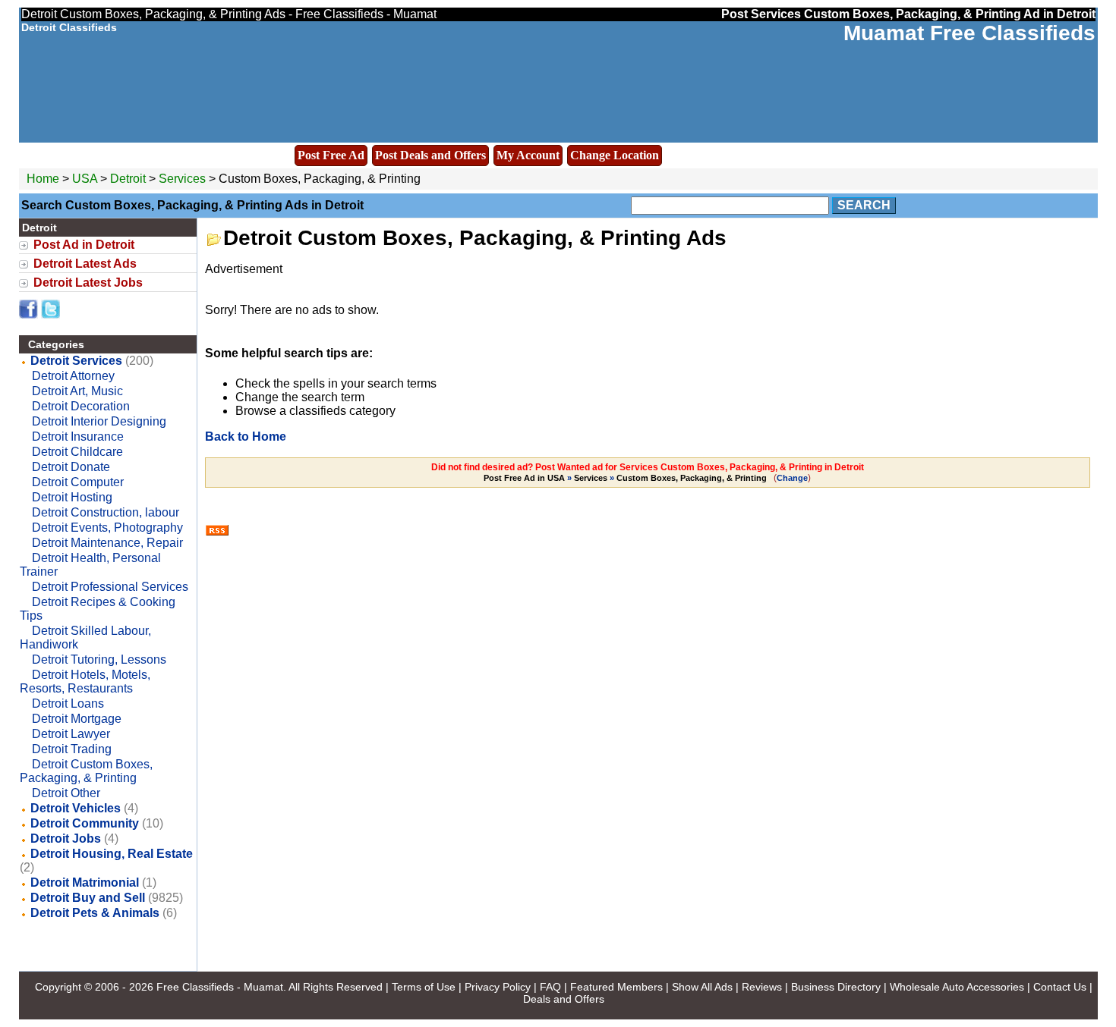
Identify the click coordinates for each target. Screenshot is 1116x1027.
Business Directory (836, 987)
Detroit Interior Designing (99, 421)
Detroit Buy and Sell (87, 897)
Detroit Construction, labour (105, 512)
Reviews (762, 987)
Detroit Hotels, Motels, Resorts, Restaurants (85, 681)
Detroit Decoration (81, 406)
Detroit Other (66, 793)
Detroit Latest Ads (85, 263)
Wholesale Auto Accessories (957, 987)
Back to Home (245, 436)
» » (625, 477)
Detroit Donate (71, 466)
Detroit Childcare (77, 451)
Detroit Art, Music (77, 391)
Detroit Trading (72, 749)
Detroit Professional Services (110, 586)
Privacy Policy (498, 987)
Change (792, 477)
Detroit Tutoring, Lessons (99, 659)
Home (43, 178)
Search (864, 205)
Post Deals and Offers (430, 155)
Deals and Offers (563, 999)
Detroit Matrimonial (84, 882)
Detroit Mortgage (76, 718)
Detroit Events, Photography (107, 527)
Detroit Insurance (78, 436)
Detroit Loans (68, 703)
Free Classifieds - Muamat (219, 987)
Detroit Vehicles (75, 808)
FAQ (550, 987)
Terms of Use (424, 987)
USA (84, 178)
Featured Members (616, 987)
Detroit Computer (78, 482)
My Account (528, 155)
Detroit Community (84, 823)
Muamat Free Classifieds (969, 33)
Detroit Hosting (72, 497)
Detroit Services (76, 360)
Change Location (614, 155)
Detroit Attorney (73, 375)
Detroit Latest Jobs (88, 282)
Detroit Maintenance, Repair (107, 542)
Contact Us (1059, 987)
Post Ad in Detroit (83, 244)
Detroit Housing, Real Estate (111, 853)
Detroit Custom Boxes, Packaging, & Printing (86, 771)
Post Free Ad (331, 155)
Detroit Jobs (65, 838)
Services (182, 178)
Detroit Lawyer (71, 733)
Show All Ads (702, 987)
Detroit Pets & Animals (94, 912)
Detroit (129, 178)
